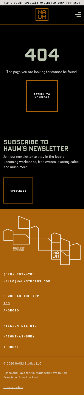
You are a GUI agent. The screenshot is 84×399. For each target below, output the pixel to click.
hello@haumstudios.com (26, 281)
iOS (6, 303)
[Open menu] (78, 14)
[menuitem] (42, 325)
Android (11, 310)
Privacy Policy (13, 387)
